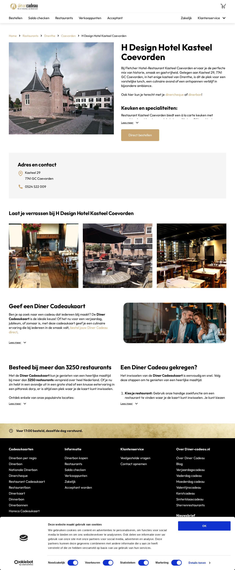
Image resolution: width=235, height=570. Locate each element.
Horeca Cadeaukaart (24, 511)
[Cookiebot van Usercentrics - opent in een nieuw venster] (24, 563)
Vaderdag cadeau (189, 476)
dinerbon (194, 94)
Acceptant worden (78, 487)
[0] (223, 6)
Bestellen (15, 18)
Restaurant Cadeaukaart (27, 481)
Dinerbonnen (18, 505)
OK (204, 525)
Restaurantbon (19, 487)
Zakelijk (186, 18)
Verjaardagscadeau (190, 470)
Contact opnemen (133, 464)
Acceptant (115, 18)
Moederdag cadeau (190, 481)
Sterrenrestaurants (190, 505)
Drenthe (49, 36)
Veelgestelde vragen (135, 458)
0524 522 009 (35, 186)
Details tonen (197, 562)
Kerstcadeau (185, 493)
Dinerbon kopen (76, 458)
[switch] (108, 563)
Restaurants (64, 18)
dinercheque (174, 94)
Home (13, 36)
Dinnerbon (16, 499)
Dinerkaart (17, 493)
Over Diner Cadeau (190, 458)
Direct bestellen (140, 135)
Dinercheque (18, 476)
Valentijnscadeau (188, 487)
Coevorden (68, 36)
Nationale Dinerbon (23, 470)
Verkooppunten (90, 18)
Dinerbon (15, 464)
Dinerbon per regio (23, 458)
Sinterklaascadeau (189, 499)
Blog (179, 464)
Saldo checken (38, 18)
